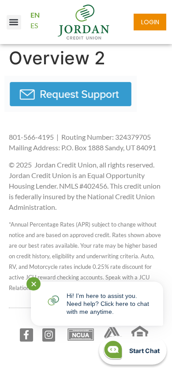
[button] (14, 22)
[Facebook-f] (26, 334)
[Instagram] (48, 334)
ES (34, 25)
